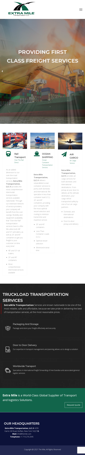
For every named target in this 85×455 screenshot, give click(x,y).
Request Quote (73, 405)
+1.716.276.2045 (26, 437)
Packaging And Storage (26, 324)
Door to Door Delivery (25, 345)
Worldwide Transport (24, 366)
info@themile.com (24, 434)
